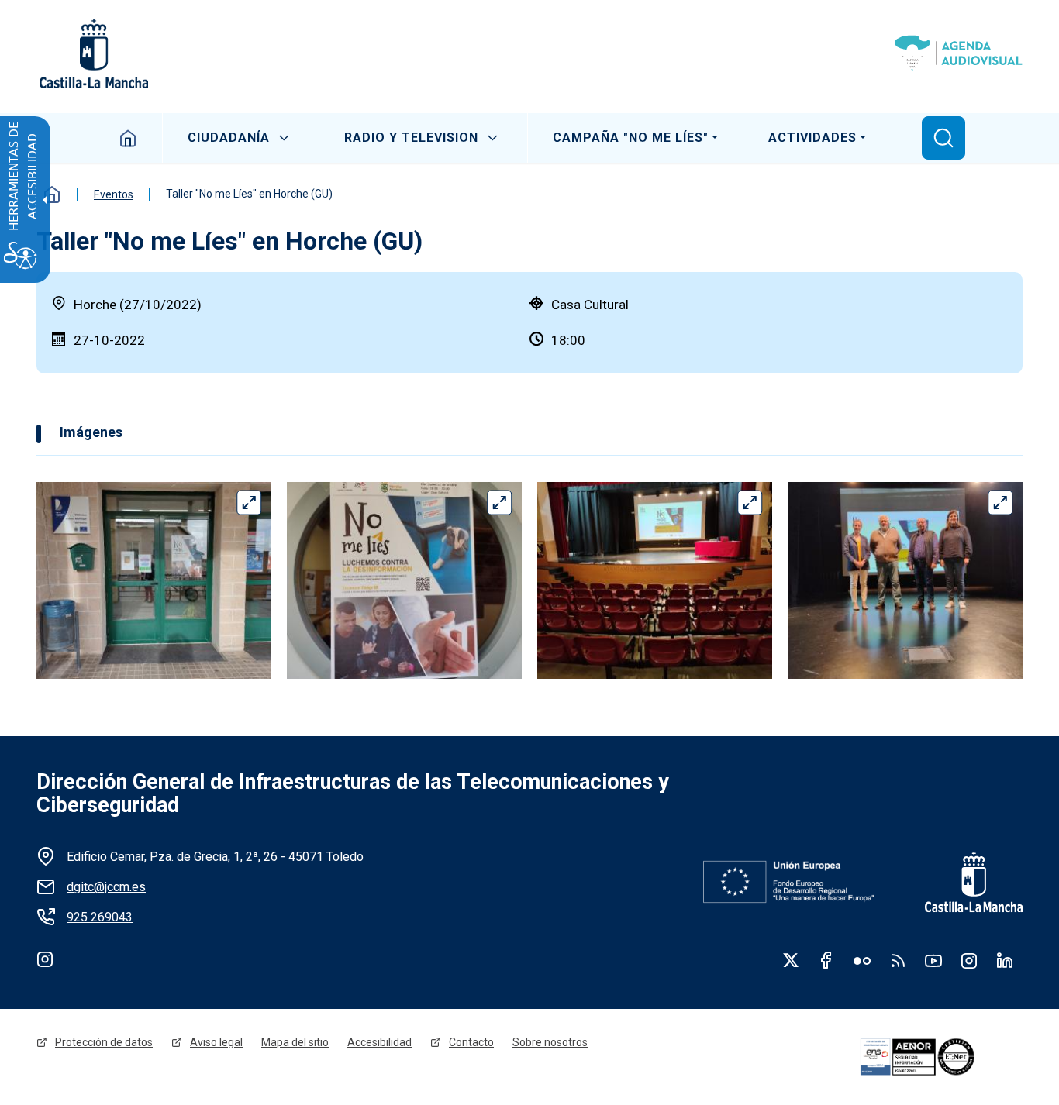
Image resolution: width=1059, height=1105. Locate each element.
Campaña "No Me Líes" (631, 137)
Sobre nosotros (550, 1042)
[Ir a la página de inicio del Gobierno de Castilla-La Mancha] (92, 53)
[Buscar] (943, 138)
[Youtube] (933, 960)
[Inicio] (959, 53)
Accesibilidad (379, 1042)
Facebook (826, 960)
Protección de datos (104, 1042)
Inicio (128, 138)
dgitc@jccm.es (106, 887)
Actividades (812, 137)
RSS (898, 960)
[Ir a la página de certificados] (939, 1057)
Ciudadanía (229, 137)
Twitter (791, 960)
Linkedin (1005, 960)
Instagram (45, 958)
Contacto (471, 1042)
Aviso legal (216, 1042)
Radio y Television (411, 137)
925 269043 (100, 917)
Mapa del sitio (295, 1042)
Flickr (862, 960)
